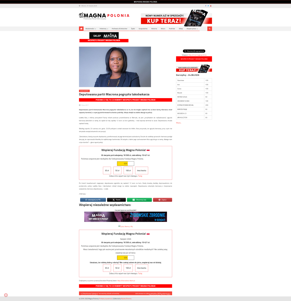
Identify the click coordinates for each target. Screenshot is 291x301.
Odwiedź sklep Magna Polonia (104, 35)
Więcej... (179, 122)
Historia (154, 28)
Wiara (163, 28)
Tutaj (140, 175)
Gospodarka (143, 28)
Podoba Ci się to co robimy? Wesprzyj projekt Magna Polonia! (125, 99)
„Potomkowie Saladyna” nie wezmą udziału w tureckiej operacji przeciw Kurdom (100, 293)
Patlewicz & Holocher (119, 28)
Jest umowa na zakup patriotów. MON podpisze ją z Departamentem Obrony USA (152, 293)
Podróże (172, 28)
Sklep (181, 28)
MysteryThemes (126, 298)
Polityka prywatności (106, 298)
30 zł (107, 170)
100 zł (128, 170)
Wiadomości (89, 28)
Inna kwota (141, 170)
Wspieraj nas (191, 28)
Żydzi (133, 28)
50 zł (117, 170)
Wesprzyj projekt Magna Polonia (104, 40)
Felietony (103, 28)
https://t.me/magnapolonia (197, 55)
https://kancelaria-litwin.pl (126, 280)
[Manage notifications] (6, 295)
